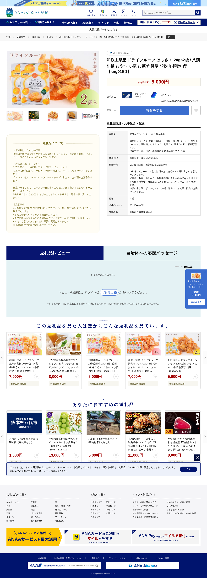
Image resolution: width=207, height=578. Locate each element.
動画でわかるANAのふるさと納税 (181, 513)
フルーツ (10, 517)
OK (188, 469)
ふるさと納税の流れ (175, 509)
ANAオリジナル (13, 502)
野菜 (8, 513)
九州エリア (111, 513)
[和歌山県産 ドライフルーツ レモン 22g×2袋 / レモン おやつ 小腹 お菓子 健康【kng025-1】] (182, 344)
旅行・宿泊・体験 (63, 506)
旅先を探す (87, 22)
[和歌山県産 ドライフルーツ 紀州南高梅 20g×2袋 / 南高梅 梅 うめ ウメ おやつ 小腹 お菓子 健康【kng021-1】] (103, 344)
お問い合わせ (141, 558)
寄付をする (154, 110)
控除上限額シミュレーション (145, 513)
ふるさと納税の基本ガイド (144, 502)
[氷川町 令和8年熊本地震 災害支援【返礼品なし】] (103, 423)
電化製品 (59, 513)
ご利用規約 (94, 558)
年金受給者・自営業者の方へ (145, 517)
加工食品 (34, 506)
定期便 (34, 502)
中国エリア (111, 509)
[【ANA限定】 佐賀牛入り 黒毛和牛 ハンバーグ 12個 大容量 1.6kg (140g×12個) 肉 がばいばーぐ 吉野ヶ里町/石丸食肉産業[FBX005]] (143, 423)
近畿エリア (95, 509)
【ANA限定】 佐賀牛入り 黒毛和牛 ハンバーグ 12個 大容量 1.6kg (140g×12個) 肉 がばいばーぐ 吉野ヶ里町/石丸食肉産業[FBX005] (142, 446)
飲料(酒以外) (36, 521)
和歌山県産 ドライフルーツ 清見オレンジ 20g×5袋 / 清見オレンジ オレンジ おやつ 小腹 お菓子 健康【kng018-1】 (143, 367)
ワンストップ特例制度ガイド (145, 506)
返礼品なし (60, 521)
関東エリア (95, 506)
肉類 (8, 506)
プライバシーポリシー (117, 558)
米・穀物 (10, 521)
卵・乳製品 (35, 517)
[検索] (198, 12)
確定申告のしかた (140, 509)
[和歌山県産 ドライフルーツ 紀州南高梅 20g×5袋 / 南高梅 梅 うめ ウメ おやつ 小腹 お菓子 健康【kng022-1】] (24, 344)
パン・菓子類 (36, 513)
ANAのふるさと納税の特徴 (178, 502)
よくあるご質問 (162, 558)
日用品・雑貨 (61, 509)
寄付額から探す (69, 22)
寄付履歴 (108, 292)
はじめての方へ (173, 506)
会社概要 (42, 558)
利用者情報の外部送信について (68, 558)
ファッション (61, 517)
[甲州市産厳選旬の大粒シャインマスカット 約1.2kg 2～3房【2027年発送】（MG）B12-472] (64, 423)
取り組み (128, 22)
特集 (116, 22)
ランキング (103, 22)
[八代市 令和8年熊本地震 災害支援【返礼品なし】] (24, 423)
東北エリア (111, 502)
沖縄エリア (95, 517)
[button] (26, 29)
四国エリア (95, 513)
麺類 (33, 509)
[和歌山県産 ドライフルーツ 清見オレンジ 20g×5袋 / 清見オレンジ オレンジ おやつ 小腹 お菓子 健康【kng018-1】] (143, 344)
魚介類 (9, 509)
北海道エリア (96, 502)
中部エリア (111, 506)
